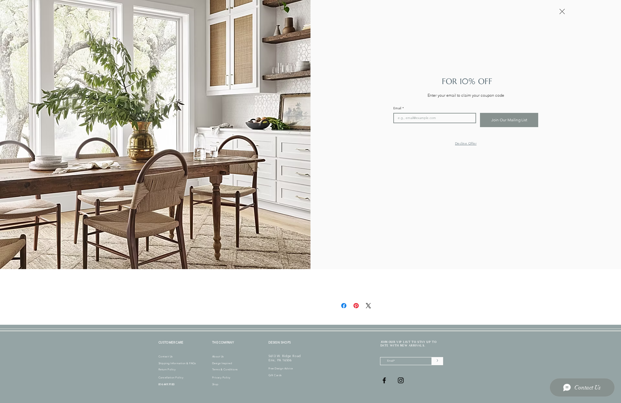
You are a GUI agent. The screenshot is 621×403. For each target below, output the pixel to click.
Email (398, 108)
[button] (562, 11)
